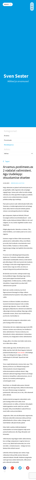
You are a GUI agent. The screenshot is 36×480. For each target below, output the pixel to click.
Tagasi (7, 161)
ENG (32, 6)
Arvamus (6, 136)
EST (32, 4)
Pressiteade (8, 140)
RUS (32, 8)
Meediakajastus (9, 145)
